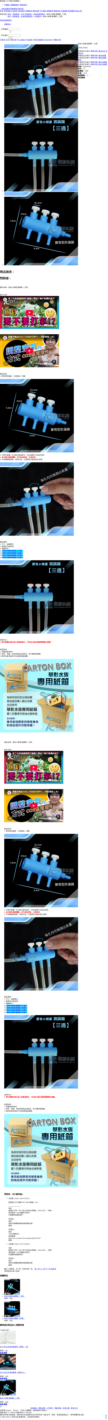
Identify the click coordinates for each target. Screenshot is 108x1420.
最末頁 (53, 1269)
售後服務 (71, 11)
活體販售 (28, 11)
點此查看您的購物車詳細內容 (12, 9)
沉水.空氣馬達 (26, 14)
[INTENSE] (47, 40)
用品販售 (21, 11)
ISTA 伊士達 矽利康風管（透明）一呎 (14, 1347)
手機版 (7, 5)
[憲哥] (2, 40)
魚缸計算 (78, 11)
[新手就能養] (38, 40)
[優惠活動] (94, 51)
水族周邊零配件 (27, 16)
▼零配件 (37, 16)
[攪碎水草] (57, 40)
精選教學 (50, 11)
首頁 (1, 11)
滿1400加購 (103, 62)
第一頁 (37, 1269)
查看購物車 (14, 5)
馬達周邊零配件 (39, 14)
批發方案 (66, 1408)
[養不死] (13, 40)
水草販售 (14, 11)
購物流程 (23, 5)
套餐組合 (7, 24)
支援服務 (64, 11)
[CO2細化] (21, 40)
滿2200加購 (103, 64)
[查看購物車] (106, 1416)
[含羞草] (29, 40)
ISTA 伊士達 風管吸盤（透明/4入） (13, 1372)
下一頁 (48, 1269)
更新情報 (7, 11)
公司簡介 (50, 1408)
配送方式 (74, 1408)
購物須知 (57, 11)
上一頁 (42, 1269)
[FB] (7, 40)
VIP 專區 (43, 11)
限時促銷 (35, 11)
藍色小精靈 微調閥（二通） (14, 1296)
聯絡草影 (58, 1408)
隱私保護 (41, 1408)
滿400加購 (102, 55)
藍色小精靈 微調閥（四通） (14, 1318)
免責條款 (33, 1408)
